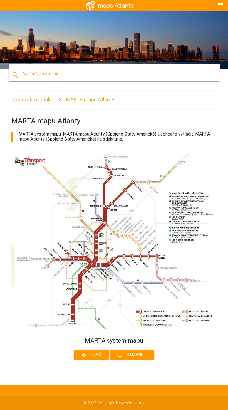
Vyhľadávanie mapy (40, 74)
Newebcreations (130, 403)
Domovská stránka (32, 99)
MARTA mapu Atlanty (90, 99)
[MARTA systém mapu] (114, 327)
